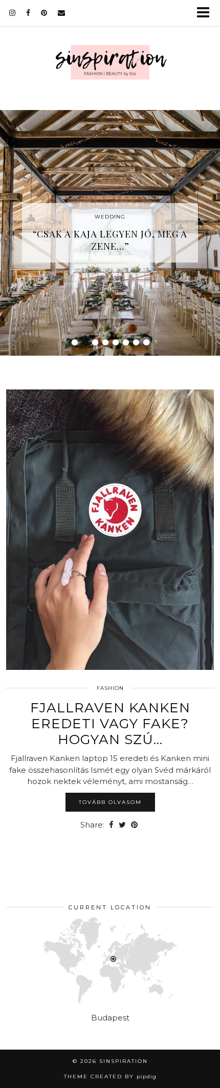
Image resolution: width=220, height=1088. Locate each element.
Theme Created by (110, 1076)
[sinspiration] (110, 64)
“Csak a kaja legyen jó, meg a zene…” (110, 240)
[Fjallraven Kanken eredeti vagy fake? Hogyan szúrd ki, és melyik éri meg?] (110, 529)
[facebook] (28, 12)
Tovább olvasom (110, 802)
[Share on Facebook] (111, 825)
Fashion (110, 688)
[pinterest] (44, 12)
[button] (206, 13)
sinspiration (123, 1061)
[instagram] (12, 12)
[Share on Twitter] (122, 825)
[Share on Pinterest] (134, 825)
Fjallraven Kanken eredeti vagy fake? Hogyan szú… (110, 724)
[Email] (61, 12)
